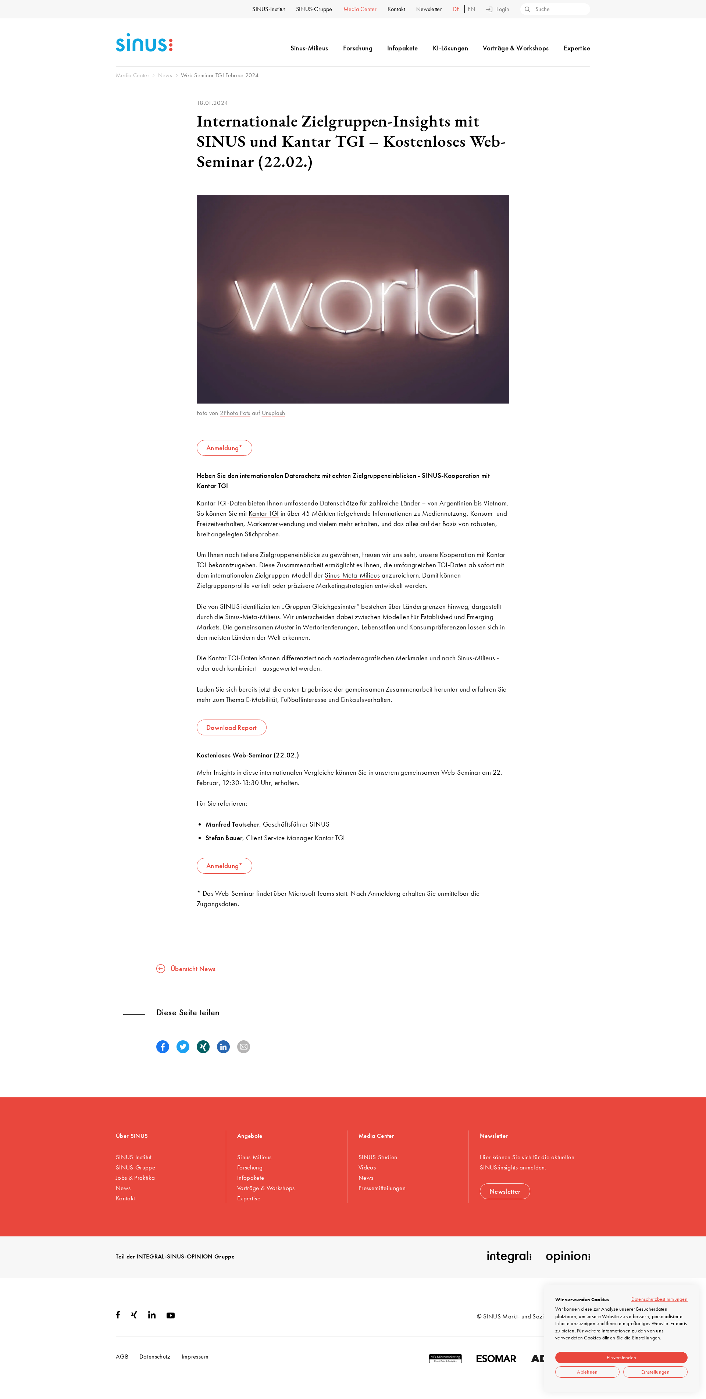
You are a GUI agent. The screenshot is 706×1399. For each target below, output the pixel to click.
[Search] (527, 10)
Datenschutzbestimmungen (659, 1299)
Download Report (231, 727)
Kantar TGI (264, 513)
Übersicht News (193, 968)
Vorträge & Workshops (516, 48)
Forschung (357, 48)
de (457, 9)
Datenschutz (155, 1356)
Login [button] (502, 9)
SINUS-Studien (378, 1157)
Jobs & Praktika (135, 1177)
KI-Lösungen (450, 48)
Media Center (360, 9)
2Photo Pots (235, 413)
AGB (122, 1356)
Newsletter (429, 9)
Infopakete (402, 48)
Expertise (577, 48)
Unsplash (273, 413)
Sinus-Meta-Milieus (352, 575)
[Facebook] (118, 1316)
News (123, 1188)
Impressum (195, 1356)
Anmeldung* (224, 447)
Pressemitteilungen (382, 1188)
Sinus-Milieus (309, 48)
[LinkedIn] (152, 1316)
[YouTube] (170, 1316)
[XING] (134, 1316)
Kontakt (396, 9)
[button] (162, 1046)
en (471, 9)
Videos (367, 1167)
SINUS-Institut (268, 9)
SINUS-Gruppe (314, 9)
